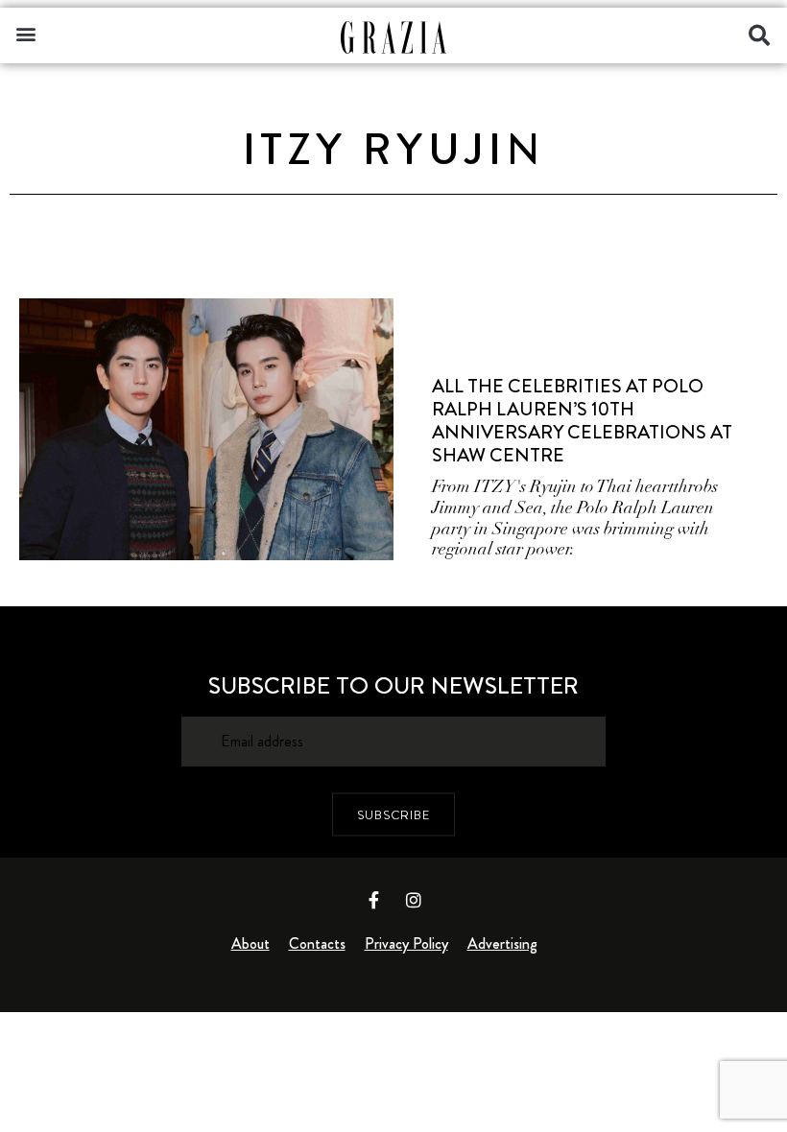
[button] (25, 33)
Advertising (502, 943)
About (250, 943)
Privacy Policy (406, 943)
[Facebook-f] (374, 900)
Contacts (317, 943)
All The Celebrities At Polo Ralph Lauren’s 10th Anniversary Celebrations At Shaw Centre (582, 420)
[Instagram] (413, 900)
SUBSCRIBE (393, 814)
